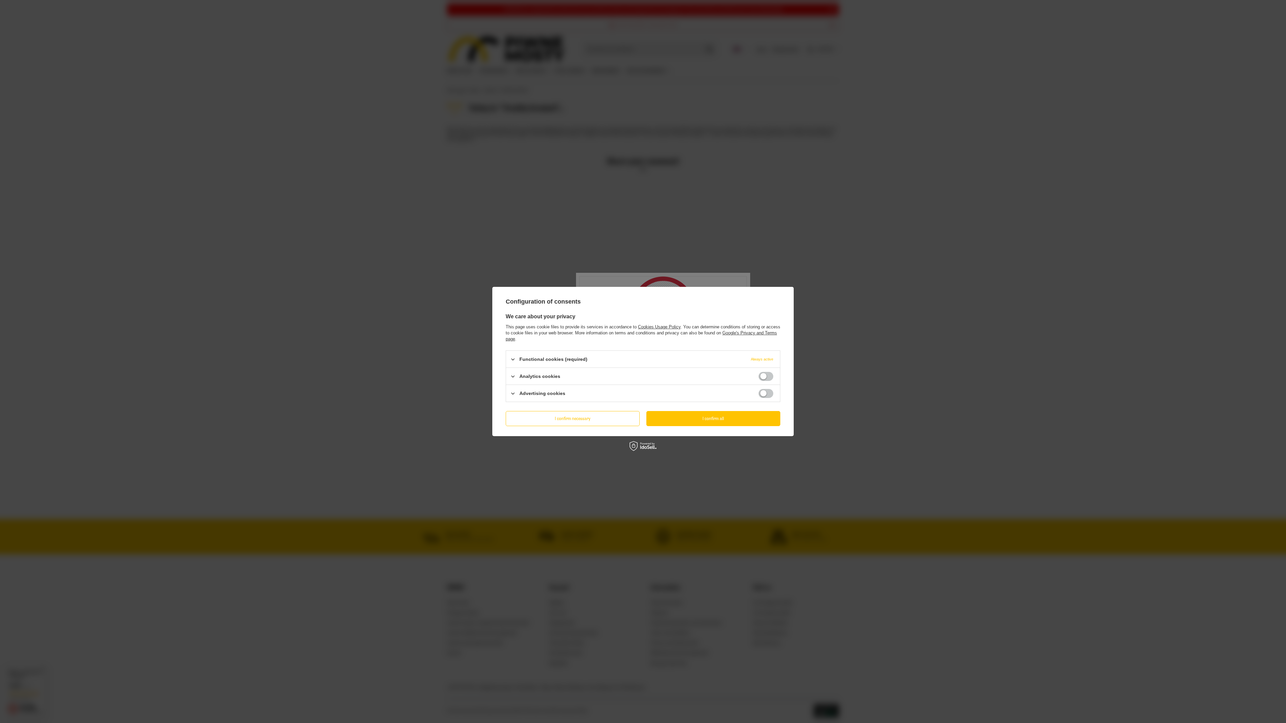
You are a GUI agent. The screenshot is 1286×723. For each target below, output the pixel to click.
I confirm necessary (572, 418)
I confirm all (713, 418)
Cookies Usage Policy (659, 326)
